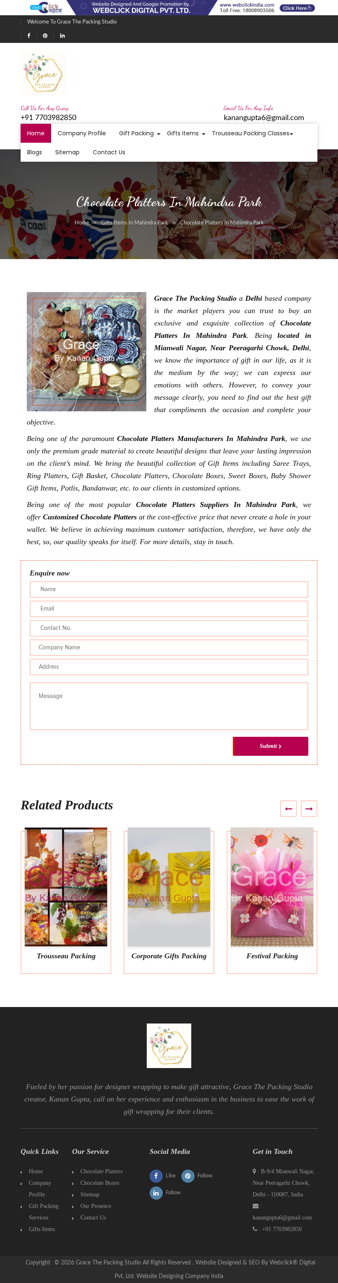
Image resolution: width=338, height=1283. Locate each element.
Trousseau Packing (66, 956)
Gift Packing (136, 133)
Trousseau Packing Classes (250, 133)
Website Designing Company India (179, 1276)
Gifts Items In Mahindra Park (134, 223)
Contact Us (109, 152)
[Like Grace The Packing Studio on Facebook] (28, 36)
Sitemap (67, 152)
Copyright (38, 1263)
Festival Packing (272, 956)
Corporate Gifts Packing (169, 956)
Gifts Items (183, 133)
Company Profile (82, 133)
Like (171, 1176)
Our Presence (95, 1206)
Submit (268, 746)
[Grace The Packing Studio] (43, 72)
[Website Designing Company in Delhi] (169, 6)
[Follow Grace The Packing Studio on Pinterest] (45, 36)
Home (36, 133)
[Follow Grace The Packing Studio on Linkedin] (62, 36)
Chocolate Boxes (99, 1183)
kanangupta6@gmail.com (264, 118)
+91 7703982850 (48, 118)
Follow (204, 1176)
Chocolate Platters (101, 1171)
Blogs (34, 152)
